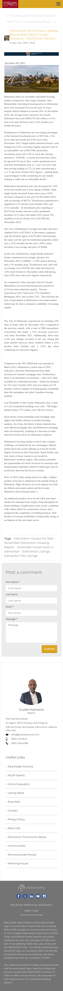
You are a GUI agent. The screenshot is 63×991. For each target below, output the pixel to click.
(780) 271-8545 (19, 738)
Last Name (12, 594)
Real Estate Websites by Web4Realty (30, 904)
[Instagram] (44, 896)
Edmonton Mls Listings (21, 556)
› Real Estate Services (19, 766)
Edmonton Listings (36, 551)
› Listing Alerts (15, 792)
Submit (49, 649)
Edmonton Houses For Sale (33, 538)
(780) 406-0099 (19, 743)
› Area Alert (13, 801)
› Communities (15, 845)
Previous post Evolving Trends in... (33, 15)
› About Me (13, 828)
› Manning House (17, 863)
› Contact (12, 810)
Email (10, 606)
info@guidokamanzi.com (25, 734)
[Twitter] (25, 896)
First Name (13, 582)
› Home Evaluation (18, 784)
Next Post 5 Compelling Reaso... (30, 21)
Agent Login (32, 910)
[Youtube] (38, 896)
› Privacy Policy (15, 819)
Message (11, 619)
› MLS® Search (15, 775)
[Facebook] (18, 896)
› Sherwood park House (21, 854)
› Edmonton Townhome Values (26, 837)
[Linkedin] (31, 896)
